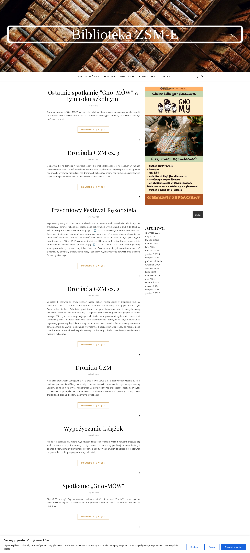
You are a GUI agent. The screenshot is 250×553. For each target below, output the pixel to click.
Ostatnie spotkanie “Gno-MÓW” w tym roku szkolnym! (93, 95)
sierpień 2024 (152, 268)
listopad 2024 (152, 257)
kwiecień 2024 (152, 282)
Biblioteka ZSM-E (125, 34)
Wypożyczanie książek (93, 428)
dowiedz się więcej (93, 129)
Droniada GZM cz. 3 (93, 152)
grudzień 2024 (152, 254)
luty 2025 (150, 246)
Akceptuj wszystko (233, 547)
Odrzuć (212, 547)
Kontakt (166, 76)
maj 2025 (150, 236)
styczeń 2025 (152, 250)
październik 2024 (153, 261)
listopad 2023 (152, 289)
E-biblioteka (147, 76)
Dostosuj (194, 547)
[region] (125, 544)
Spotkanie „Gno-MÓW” (93, 486)
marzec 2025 (151, 243)
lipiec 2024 (150, 271)
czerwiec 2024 (152, 275)
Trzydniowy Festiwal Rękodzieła (93, 210)
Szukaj (198, 214)
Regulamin (127, 76)
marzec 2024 (151, 286)
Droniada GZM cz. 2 (93, 288)
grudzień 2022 (152, 293)
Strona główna (88, 76)
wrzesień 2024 (152, 264)
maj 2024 (150, 278)
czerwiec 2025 (152, 232)
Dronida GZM (93, 367)
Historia (109, 76)
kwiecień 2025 (152, 239)
